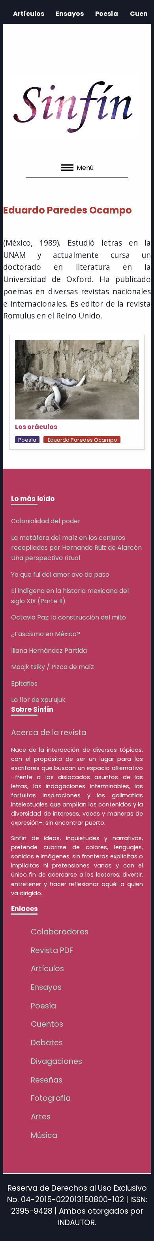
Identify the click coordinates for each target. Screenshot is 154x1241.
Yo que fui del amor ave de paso (60, 574)
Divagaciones (56, 1061)
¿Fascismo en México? (45, 634)
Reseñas (46, 1080)
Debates (47, 1042)
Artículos (28, 13)
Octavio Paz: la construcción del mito (68, 617)
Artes (41, 1116)
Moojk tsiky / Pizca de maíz (52, 666)
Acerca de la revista (48, 732)
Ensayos (70, 13)
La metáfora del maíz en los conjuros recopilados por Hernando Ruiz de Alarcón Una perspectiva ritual (76, 547)
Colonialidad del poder (46, 521)
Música (44, 1135)
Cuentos (47, 1024)
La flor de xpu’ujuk (38, 699)
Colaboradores (59, 931)
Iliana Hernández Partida (49, 650)
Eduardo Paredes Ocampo (82, 440)
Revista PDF (52, 950)
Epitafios (24, 683)
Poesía (106, 13)
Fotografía (51, 1098)
